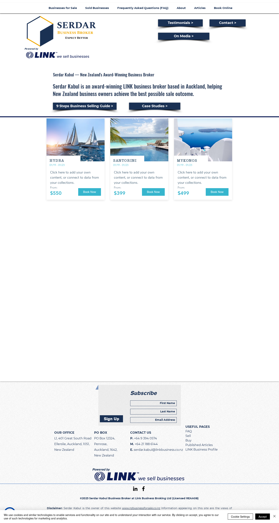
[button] (89, 192)
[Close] (274, 516)
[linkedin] (135, 489)
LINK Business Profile (201, 449)
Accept (263, 516)
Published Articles (199, 445)
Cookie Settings (240, 516)
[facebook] (143, 489)
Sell (188, 436)
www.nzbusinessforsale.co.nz (141, 508)
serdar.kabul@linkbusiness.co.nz (158, 450)
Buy (188, 440)
